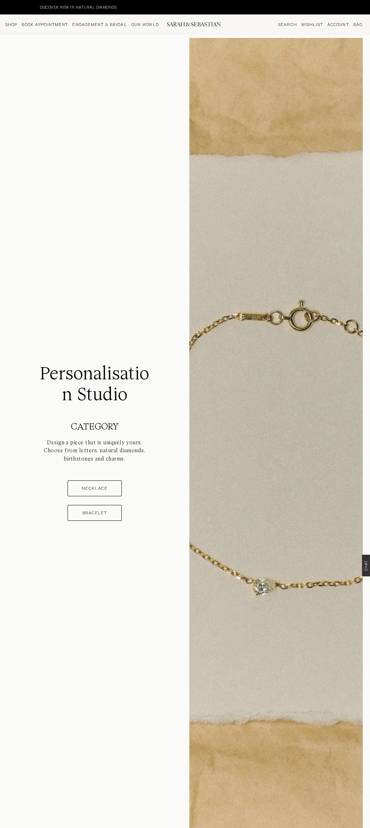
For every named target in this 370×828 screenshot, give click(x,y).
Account (338, 24)
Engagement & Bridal (99, 24)
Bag (357, 24)
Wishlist (312, 24)
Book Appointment (45, 24)
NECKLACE (94, 488)
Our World (145, 24)
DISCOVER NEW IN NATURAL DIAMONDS (42, 7)
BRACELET (94, 512)
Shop (11, 24)
